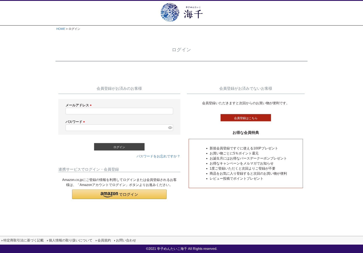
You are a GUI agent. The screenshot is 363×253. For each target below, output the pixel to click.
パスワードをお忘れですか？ (158, 156)
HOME (60, 28)
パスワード (76, 122)
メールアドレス (79, 105)
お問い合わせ (126, 240)
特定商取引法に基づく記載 (23, 240)
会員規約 (104, 240)
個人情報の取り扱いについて (70, 240)
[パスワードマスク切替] (170, 128)
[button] (119, 194)
